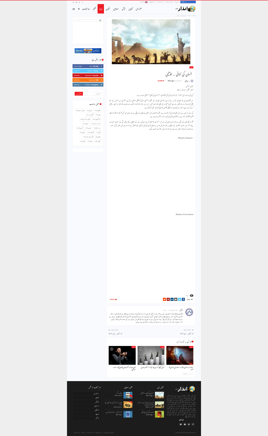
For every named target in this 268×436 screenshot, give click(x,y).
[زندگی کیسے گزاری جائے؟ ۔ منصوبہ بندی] (151, 355)
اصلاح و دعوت (80, 110)
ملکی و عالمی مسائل (88, 136)
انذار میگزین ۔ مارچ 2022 (186, 333)
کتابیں (130, 9)
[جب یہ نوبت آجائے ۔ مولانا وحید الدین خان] (159, 404)
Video (187, 295)
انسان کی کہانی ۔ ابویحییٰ (147, 392)
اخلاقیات (97, 110)
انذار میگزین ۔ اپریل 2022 (115, 333)
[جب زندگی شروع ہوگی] (159, 414)
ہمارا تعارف (86, 9)
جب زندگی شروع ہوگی (147, 412)
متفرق (82, 132)
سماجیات (86, 123)
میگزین (108, 9)
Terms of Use (169, 2)
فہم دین (80, 127)
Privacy (177, 2)
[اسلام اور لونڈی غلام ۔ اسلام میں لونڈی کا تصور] (179, 355)
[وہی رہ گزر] (127, 395)
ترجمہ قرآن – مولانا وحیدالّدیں (114, 412)
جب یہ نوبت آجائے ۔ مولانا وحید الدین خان (146, 403)
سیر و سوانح (97, 127)
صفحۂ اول (139, 9)
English (142, 2)
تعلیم (94, 9)
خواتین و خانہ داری (85, 119)
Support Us (152, 2)
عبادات (88, 127)
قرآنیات (91, 132)
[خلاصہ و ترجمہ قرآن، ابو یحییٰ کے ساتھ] (127, 404)
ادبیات (89, 110)
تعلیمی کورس (89, 114)
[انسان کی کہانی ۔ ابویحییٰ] (159, 395)
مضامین (116, 9)
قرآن (123, 9)
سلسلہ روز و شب (95, 123)
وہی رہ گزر (119, 392)
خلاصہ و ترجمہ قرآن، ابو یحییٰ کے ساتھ (113, 403)
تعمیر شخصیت (96, 119)
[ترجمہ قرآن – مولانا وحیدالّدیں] (127, 414)
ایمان (98, 114)
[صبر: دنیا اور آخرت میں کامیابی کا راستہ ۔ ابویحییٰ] (122, 355)
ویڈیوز (100, 9)
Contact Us (160, 2)
